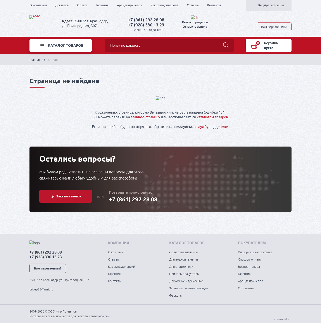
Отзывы (193, 5)
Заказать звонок (68, 196)
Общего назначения (183, 252)
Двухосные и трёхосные (186, 281)
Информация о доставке (255, 252)
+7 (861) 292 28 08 (146, 19)
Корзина (271, 43)
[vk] (259, 17)
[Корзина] (254, 46)
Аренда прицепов (129, 5)
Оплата (82, 5)
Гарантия (102, 5)
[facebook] (274, 17)
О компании (38, 5)
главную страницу (145, 117)
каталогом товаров (212, 117)
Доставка (62, 5)
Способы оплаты (249, 259)
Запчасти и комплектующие (188, 288)
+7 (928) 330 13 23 (146, 24)
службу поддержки (212, 127)
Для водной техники (183, 259)
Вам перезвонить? (274, 27)
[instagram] (290, 17)
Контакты (214, 5)
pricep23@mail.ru (41, 289)
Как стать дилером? (164, 5)
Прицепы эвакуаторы (184, 274)
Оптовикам (246, 288)
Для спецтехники (181, 266)
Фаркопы (175, 295)
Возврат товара (249, 266)
